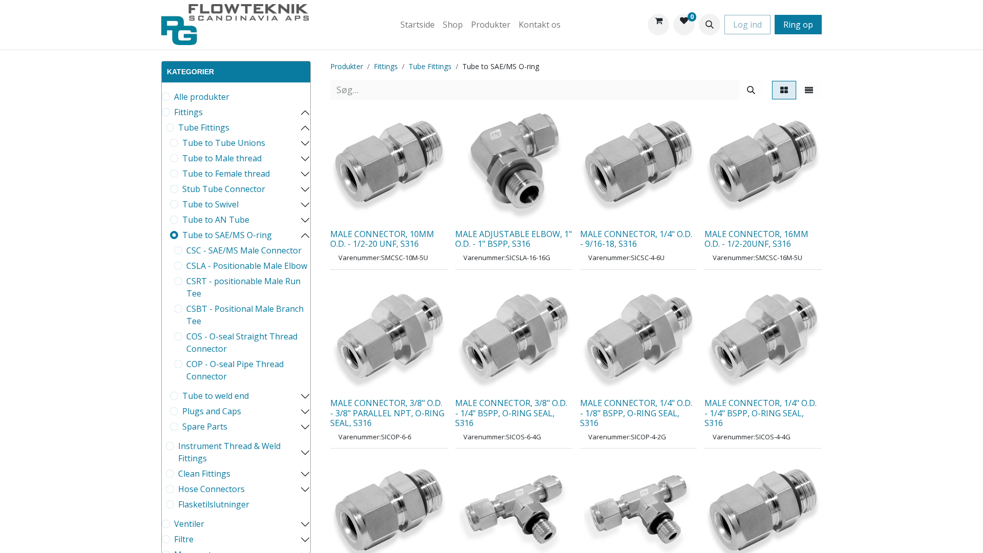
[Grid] (784, 90)
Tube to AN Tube (215, 219)
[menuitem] (417, 24)
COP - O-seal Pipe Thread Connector (235, 370)
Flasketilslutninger (213, 504)
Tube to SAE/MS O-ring (227, 235)
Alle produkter (201, 96)
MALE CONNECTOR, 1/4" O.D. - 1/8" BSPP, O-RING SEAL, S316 (636, 412)
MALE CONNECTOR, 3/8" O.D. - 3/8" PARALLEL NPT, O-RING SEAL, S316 (387, 412)
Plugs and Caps (211, 411)
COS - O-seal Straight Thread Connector (241, 342)
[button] (709, 24)
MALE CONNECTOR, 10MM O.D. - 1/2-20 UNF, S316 (382, 238)
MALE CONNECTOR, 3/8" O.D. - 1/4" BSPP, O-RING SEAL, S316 (511, 412)
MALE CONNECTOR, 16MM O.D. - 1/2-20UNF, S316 (756, 238)
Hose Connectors (211, 489)
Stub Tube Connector (223, 189)
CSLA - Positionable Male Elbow (246, 265)
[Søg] (751, 90)
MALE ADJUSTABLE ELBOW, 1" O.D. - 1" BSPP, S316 (513, 238)
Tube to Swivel (210, 204)
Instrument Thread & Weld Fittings (229, 452)
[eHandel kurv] (658, 24)
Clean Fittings (204, 473)
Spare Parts (204, 426)
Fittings (188, 112)
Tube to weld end (215, 395)
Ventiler (189, 523)
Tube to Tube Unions (223, 142)
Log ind (747, 24)
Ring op (798, 24)
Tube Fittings (203, 127)
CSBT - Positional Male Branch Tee (245, 315)
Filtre (184, 539)
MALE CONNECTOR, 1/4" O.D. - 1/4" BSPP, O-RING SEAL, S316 (760, 412)
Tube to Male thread (222, 158)
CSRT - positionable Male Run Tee (243, 287)
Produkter (346, 66)
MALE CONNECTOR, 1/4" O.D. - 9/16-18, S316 (636, 238)
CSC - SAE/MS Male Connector (244, 250)
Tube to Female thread (226, 173)
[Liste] (809, 90)
